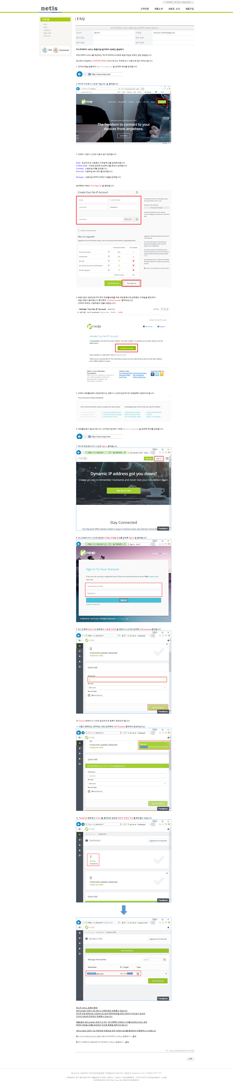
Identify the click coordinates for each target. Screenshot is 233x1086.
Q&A (46, 27)
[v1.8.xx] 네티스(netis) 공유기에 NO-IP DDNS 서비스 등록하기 (104, 1036)
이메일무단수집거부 (114, 1073)
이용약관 (84, 1073)
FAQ (45, 24)
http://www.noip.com (104, 66)
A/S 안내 (47, 36)
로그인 (177, 2)
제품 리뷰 (47, 33)
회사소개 (75, 1073)
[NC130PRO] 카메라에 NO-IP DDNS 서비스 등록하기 (100, 1042)
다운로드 (47, 30)
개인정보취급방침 (96, 1073)
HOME (169, 2)
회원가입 (186, 2)
